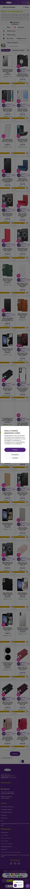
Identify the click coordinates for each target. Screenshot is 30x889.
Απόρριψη (15, 458)
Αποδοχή (15, 450)
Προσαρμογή (15, 454)
